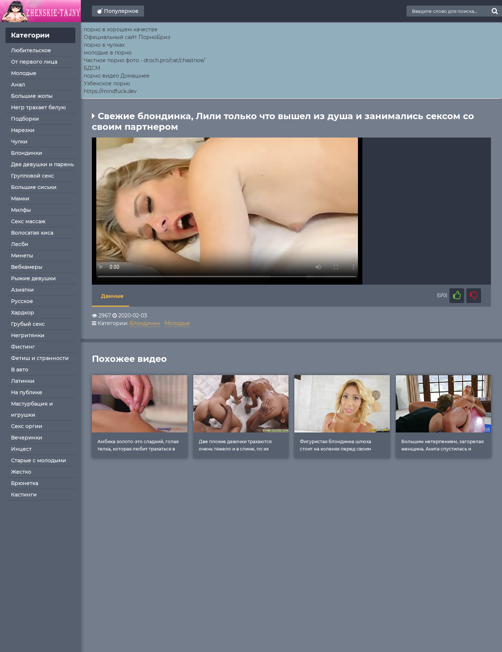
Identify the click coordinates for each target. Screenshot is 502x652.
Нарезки (23, 130)
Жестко (21, 471)
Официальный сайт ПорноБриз (127, 37)
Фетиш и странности (40, 358)
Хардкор (22, 312)
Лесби (19, 244)
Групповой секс (32, 175)
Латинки (23, 381)
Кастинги (24, 494)
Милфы (21, 210)
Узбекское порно (107, 83)
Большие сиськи (34, 187)
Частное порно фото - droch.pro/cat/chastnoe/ (144, 60)
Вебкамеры (26, 267)
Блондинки (26, 153)
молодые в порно (108, 52)
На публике (26, 392)
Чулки (19, 141)
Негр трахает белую (38, 107)
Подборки (25, 118)
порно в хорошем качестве (121, 29)
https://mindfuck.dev (110, 91)
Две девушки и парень (42, 164)
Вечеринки (26, 437)
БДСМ (92, 68)
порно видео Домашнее (117, 75)
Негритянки (27, 335)
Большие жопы (32, 96)
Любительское (31, 50)
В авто (19, 369)
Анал (18, 84)
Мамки (20, 198)
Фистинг (23, 346)
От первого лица (34, 61)
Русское (22, 301)
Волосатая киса (32, 232)
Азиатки (22, 289)
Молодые (23, 73)
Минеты (22, 255)
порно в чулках (104, 45)
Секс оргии (26, 426)
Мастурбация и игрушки (32, 409)
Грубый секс (28, 324)
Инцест (21, 449)
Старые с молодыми (38, 460)
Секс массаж (28, 221)
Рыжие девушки (33, 278)
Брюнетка (24, 483)
